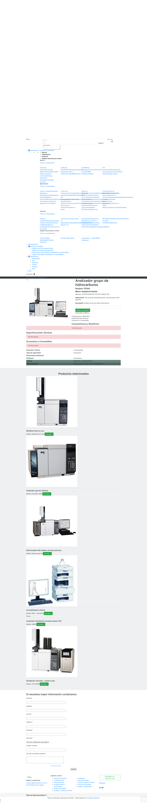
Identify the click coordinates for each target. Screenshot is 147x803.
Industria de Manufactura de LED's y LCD (90, 221)
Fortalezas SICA (59, 780)
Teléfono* (29, 722)
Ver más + (49, 434)
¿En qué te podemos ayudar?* (36, 753)
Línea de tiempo (59, 782)
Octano (87, 195)
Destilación (74, 195)
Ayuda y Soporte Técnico (86, 782)
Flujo (33, 260)
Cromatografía (73, 193)
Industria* (29, 738)
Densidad (67, 195)
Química (108, 223)
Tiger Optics (114, 174)
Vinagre (110, 207)
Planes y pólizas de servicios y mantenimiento (88, 363)
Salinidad (118, 197)
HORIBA (72, 174)
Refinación (114, 223)
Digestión (69, 199)
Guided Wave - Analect (89, 238)
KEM (85, 168)
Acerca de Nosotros (60, 778)
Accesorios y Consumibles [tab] (80, 320)
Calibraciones (34, 256)
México (87, 313)
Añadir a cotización (82, 310)
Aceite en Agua (45, 191)
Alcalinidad (50, 195)
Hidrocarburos (86, 219)
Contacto (102, 783)
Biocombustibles (52, 199)
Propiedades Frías (91, 209)
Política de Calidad (60, 788)
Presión (34, 264)
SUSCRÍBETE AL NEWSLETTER (110, 777)
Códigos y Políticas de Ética (63, 790)
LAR (91, 170)
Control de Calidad (49, 203)
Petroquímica (117, 219)
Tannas (107, 174)
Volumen (34, 267)
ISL (83, 168)
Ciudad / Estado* (31, 745)
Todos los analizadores (47, 163)
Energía (79, 223)
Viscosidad (116, 207)
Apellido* (29, 706)
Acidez (52, 191)
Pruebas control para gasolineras (42, 248)
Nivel (33, 269)
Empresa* (29, 730)
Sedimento (124, 197)
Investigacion (100, 227)
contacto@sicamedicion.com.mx (36, 783)
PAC (92, 174)
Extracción (73, 203)
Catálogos (81, 778)
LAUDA (95, 170)
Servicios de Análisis (36, 246)
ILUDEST (78, 174)
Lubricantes (92, 193)
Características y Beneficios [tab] (81, 316)
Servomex (113, 172)
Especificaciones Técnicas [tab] (80, 318)
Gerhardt (75, 170)
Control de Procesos (67, 219)
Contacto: (30, 274)
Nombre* (29, 698)
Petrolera (110, 219)
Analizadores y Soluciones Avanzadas (42, 150)
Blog (29, 271)
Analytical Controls (89, 291)
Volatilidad (123, 207)
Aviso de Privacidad (55, 765)
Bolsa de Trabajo (83, 780)
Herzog (68, 174)
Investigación (91, 227)
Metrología (99, 193)
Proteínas (105, 191)
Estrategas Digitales (92, 798)
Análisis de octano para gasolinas (42, 250)
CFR (62, 168)
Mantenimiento (33, 244)
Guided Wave (70, 238)
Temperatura (36, 258)
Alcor (46, 170)
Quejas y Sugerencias (85, 786)
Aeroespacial (51, 221)
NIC (90, 174)
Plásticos (88, 201)
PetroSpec (113, 170)
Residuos (112, 197)
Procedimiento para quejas (35, 785)
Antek (47, 176)
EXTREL (69, 170)
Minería (104, 219)
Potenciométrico (96, 201)
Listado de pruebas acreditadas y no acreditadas (47, 254)
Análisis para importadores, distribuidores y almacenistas (50, 252)
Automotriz (51, 227)
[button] (0, 802)
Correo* (28, 714)
